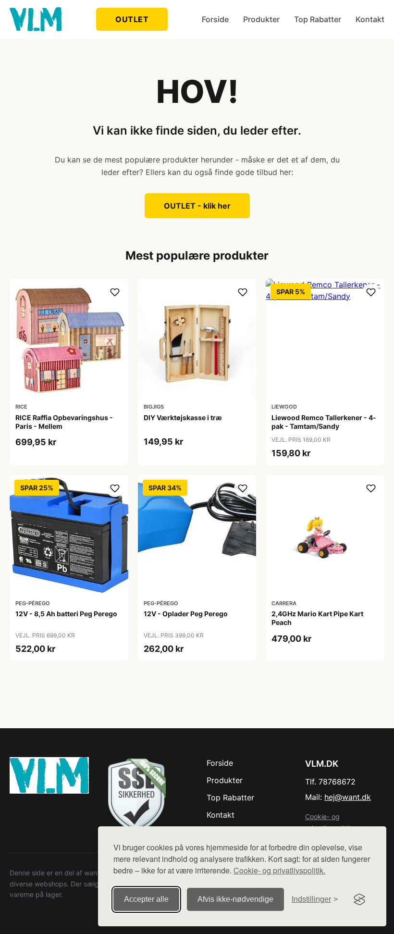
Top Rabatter (317, 19)
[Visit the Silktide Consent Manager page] (359, 899)
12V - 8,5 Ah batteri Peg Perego (66, 614)
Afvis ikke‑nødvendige (235, 899)
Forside (215, 19)
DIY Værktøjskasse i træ (183, 417)
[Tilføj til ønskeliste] (114, 292)
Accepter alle (146, 899)
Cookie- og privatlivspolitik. (279, 870)
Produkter (261, 19)
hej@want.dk (347, 797)
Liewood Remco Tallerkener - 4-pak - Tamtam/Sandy (323, 421)
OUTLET (131, 19)
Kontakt (370, 19)
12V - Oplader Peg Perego (186, 614)
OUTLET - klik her (197, 206)
